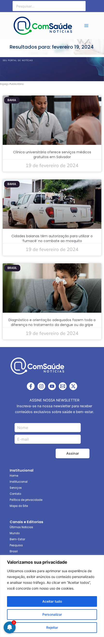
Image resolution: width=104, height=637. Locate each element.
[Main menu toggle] (87, 26)
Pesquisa (16, 545)
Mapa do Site (19, 506)
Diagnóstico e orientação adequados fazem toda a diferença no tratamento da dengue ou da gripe (52, 322)
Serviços (16, 488)
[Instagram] (41, 386)
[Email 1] (63, 386)
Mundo (15, 533)
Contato (15, 494)
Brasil (14, 551)
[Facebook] (31, 386)
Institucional (19, 482)
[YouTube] (52, 386)
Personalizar (52, 614)
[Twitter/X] (73, 386)
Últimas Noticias (21, 527)
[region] (52, 596)
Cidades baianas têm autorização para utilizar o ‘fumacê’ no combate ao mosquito (52, 238)
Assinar (72, 453)
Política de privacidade (26, 500)
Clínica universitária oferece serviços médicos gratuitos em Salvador (52, 154)
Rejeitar (52, 627)
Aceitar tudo (52, 601)
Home (14, 476)
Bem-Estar (17, 539)
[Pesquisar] (82, 6)
